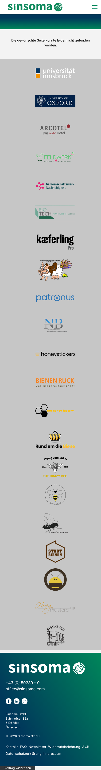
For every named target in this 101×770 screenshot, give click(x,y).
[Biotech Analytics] (55, 214)
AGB (85, 747)
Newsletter (37, 747)
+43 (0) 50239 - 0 (23, 682)
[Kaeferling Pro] (55, 242)
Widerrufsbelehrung (64, 747)
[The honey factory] (55, 411)
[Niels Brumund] (55, 326)
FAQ (23, 747)
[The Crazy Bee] (55, 467)
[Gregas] (55, 523)
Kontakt (12, 747)
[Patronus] (55, 298)
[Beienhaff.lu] (55, 495)
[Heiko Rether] (55, 270)
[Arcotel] (55, 129)
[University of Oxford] (55, 101)
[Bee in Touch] (55, 579)
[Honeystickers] (55, 354)
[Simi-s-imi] (55, 636)
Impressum (52, 753)
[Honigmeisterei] (55, 607)
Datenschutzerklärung (24, 753)
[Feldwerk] (55, 157)
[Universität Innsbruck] (55, 73)
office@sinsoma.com (25, 689)
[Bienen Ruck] (55, 382)
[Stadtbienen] (55, 551)
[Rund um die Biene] (55, 439)
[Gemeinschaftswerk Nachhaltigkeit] (55, 185)
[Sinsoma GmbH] (35, 7)
